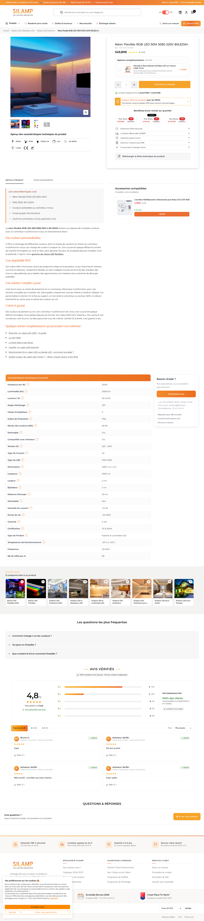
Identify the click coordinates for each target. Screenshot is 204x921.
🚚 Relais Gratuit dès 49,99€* (79, 2)
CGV (180, 917)
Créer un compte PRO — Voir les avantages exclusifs (181, 2)
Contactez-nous (176, 394)
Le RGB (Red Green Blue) (21, 342)
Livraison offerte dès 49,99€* (133, 133)
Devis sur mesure (160, 868)
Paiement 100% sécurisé (131, 129)
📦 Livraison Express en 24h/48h (53, 2)
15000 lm (45, 141)
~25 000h (72, 141)
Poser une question (188, 816)
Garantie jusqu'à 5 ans (130, 138)
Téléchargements (43, 180)
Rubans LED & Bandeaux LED (23, 31)
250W (18, 141)
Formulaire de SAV (160, 877)
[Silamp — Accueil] (22, 865)
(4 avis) (142, 52)
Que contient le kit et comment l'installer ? (34, 653)
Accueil (6, 31)
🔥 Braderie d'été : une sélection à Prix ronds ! (21, 2)
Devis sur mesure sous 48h (132, 143)
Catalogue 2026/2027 (73, 872)
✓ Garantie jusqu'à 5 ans (103, 2)
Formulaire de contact (162, 872)
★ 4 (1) (45, 728)
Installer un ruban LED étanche (24, 347)
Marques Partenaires (72, 882)
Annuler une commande (162, 882)
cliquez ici (54, 898)
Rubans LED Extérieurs (46, 31)
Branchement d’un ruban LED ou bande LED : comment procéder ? (41, 352)
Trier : (170, 728)
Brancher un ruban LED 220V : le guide (27, 333)
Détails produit (14, 180)
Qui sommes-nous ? (72, 868)
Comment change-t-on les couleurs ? (32, 636)
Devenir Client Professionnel (120, 868)
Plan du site (189, 917)
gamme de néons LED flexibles (47, 254)
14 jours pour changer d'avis (133, 147)
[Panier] (192, 12)
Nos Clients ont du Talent (118, 872)
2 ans (18, 148)
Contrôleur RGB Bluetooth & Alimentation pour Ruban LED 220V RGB (161, 200)
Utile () (20, 755)
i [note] (27, 384)
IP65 (31, 141)
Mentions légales (168, 917)
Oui (58, 141)
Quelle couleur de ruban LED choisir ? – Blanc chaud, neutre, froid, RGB (43, 357)
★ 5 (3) (34, 728)
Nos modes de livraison (73, 877)
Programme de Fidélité (117, 877)
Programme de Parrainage (119, 882)
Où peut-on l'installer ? (24, 644)
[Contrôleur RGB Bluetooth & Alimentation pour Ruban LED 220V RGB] (124, 207)
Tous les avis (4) (19, 728)
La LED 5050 (15, 338)
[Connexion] (186, 12)
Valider (188, 908)
